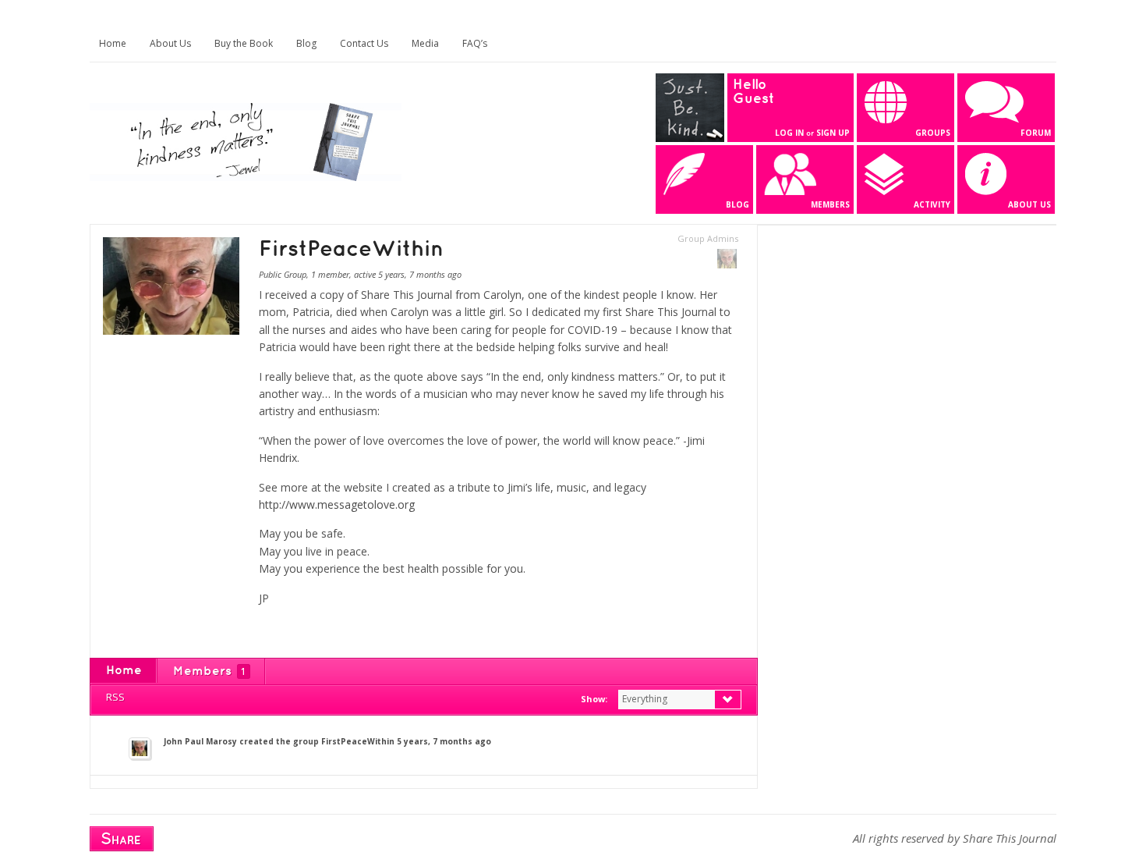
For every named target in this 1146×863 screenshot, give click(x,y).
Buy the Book (243, 43)
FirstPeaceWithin (357, 741)
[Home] (245, 177)
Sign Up (833, 132)
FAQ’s (474, 43)
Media (425, 43)
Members (209, 671)
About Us (170, 43)
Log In (789, 132)
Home (112, 43)
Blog (306, 43)
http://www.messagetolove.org (337, 504)
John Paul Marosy (200, 741)
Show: (594, 699)
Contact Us (364, 43)
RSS (115, 697)
